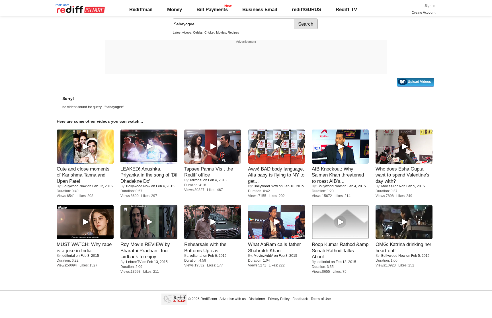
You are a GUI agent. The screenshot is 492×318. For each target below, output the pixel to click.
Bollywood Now (74, 186)
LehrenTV (134, 262)
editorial (196, 180)
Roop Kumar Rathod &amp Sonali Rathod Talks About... (340, 250)
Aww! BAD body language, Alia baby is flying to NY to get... (276, 175)
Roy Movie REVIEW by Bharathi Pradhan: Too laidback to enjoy (145, 250)
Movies (221, 32)
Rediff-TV (346, 9)
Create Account (423, 13)
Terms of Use (321, 299)
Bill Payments (212, 9)
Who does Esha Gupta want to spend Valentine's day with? (402, 175)
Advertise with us (233, 299)
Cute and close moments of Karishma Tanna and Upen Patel (83, 175)
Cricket (209, 32)
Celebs (198, 32)
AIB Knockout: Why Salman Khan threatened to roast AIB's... (338, 175)
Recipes (233, 32)
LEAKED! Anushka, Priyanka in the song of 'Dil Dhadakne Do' (148, 175)
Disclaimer (257, 299)
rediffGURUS (306, 9)
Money (174, 9)
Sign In (430, 6)
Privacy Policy (279, 299)
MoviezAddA (391, 186)
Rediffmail (141, 9)
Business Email (259, 9)
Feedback (300, 299)
